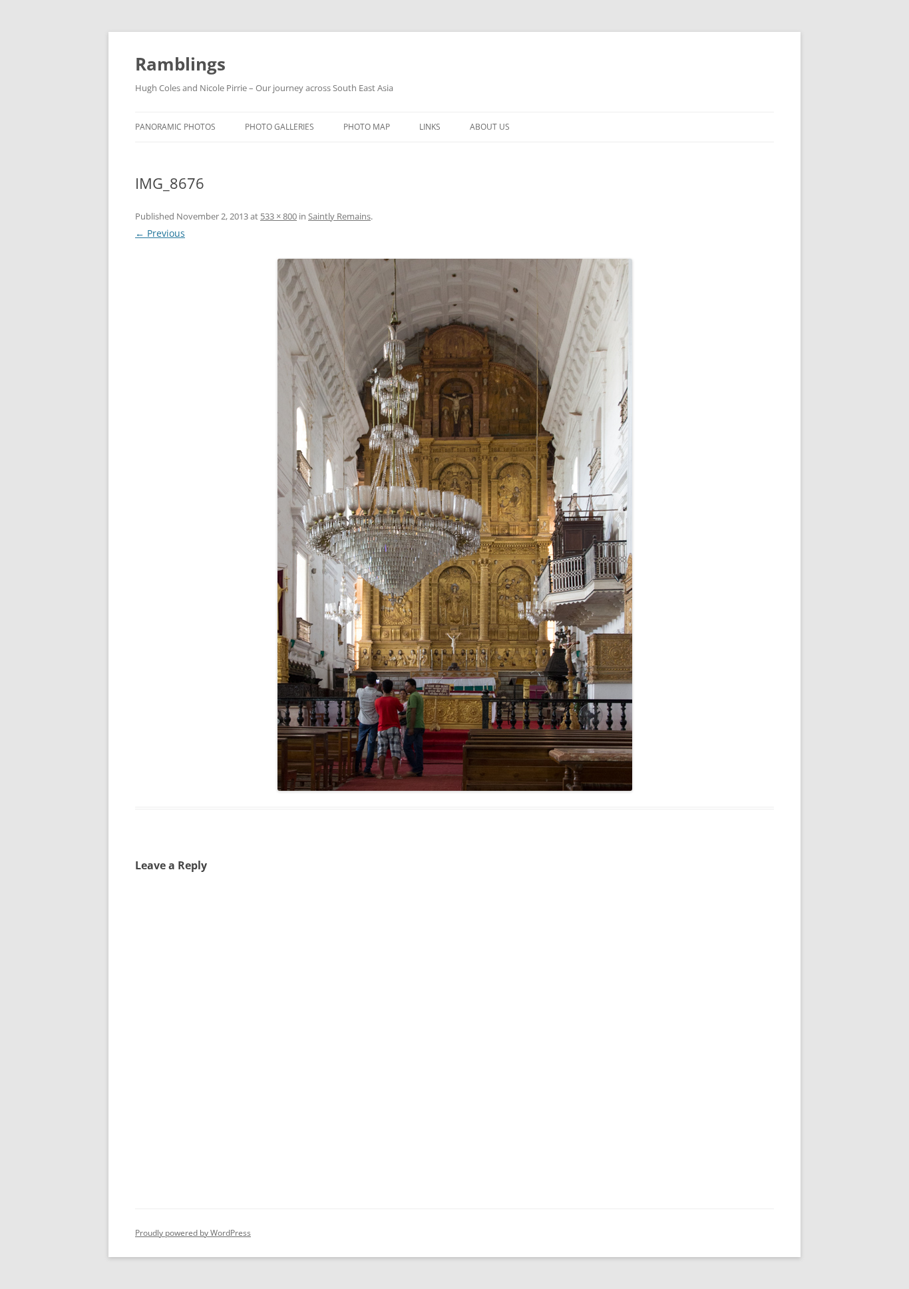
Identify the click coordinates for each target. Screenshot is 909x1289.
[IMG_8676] (454, 525)
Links (430, 126)
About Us (490, 126)
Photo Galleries (279, 126)
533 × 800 (278, 216)
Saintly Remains (339, 216)
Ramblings (180, 64)
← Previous (160, 233)
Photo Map (366, 126)
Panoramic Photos (175, 126)
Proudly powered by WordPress (193, 1232)
